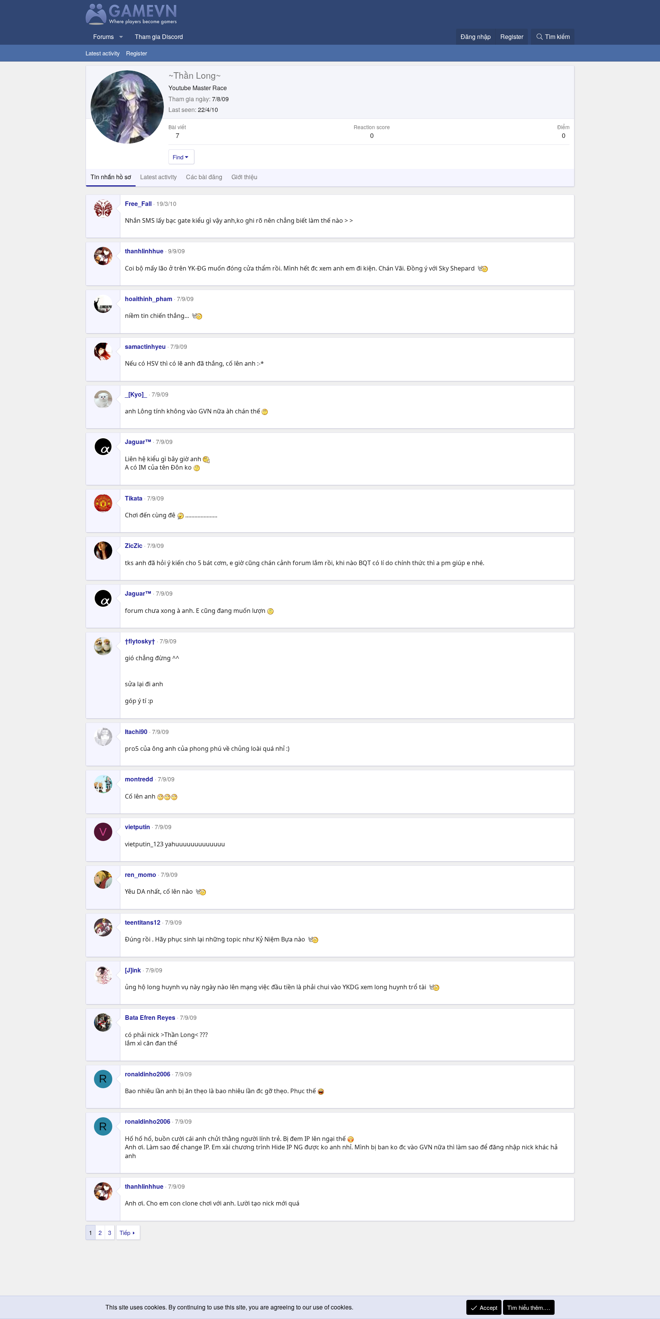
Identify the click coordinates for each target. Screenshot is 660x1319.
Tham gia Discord (159, 36)
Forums (103, 36)
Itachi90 (136, 731)
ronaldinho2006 (147, 1073)
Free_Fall (138, 203)
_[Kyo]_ (136, 394)
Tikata (133, 498)
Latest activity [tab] (158, 176)
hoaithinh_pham (148, 298)
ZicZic (133, 545)
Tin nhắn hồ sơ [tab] (111, 176)
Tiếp (125, 1232)
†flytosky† (140, 641)
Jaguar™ (138, 441)
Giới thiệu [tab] (244, 176)
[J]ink (133, 970)
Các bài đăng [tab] (204, 176)
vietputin (137, 826)
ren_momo (140, 874)
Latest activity (103, 53)
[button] (121, 37)
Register (136, 53)
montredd (139, 779)
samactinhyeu (145, 346)
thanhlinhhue (144, 250)
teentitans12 (142, 922)
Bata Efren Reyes (150, 1017)
